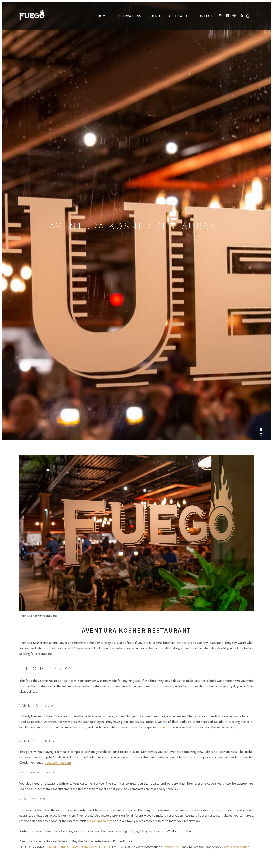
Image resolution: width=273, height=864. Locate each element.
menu (161, 727)
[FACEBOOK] (227, 15)
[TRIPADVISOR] (234, 15)
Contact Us (170, 847)
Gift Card (178, 16)
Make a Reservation (235, 847)
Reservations (129, 16)
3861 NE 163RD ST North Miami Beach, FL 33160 (78, 847)
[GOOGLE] (250, 15)
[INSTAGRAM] (220, 15)
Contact (204, 16)
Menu (155, 16)
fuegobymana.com (58, 762)
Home (102, 16)
